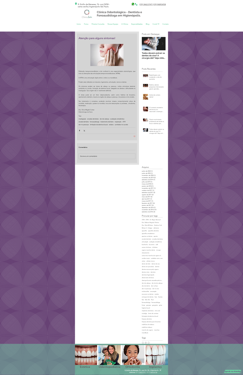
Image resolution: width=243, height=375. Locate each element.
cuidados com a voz (157, 258)
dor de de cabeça (157, 283)
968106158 (153, 372)
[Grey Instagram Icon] (146, 343)
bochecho (145, 244)
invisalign (144, 313)
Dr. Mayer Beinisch (155, 220)
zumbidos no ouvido (121, 124)
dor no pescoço (84, 124)
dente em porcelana (148, 266)
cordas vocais (146, 258)
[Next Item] (162, 43)
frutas (143, 305)
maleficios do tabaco (148, 324)
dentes (157, 266)
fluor (152, 299)
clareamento (145, 253)
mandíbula (145, 333)
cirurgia (158, 250)
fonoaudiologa (94, 122)
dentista (153, 272)
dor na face (154, 286)
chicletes (154, 247)
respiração (118, 122)
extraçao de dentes (147, 297)
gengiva (148, 305)
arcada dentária (84, 122)
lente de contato (153, 313)
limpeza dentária (147, 319)
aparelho (144, 231)
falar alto (147, 299)
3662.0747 (142, 372)
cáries (143, 261)
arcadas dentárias (93, 119)
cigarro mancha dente (148, 250)
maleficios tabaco (147, 327)
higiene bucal (146, 308)
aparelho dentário (153, 231)
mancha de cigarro (147, 330)
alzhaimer (156, 228)
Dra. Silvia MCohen (147, 225)
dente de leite (146, 264)
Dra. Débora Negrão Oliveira (150, 222)
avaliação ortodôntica (117, 119)
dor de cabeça (104, 119)
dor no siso (155, 288)
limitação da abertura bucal (99, 124)
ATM (124, 122)
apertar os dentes (147, 236)
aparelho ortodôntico (148, 233)
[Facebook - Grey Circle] (143, 343)
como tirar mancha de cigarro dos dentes (152, 255)
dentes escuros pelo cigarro (150, 269)
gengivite (155, 305)
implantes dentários (148, 311)
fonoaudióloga (155, 302)
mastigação (82, 119)
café (157, 244)
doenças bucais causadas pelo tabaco (152, 280)
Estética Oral (158, 225)
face (156, 297)
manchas (156, 330)
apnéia (156, 236)
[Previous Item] (145, 43)
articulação (145, 242)
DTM (147, 220)
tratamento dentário (107, 122)
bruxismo (151, 244)
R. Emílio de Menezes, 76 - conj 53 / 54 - (137, 370)
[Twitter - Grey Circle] (149, 343)
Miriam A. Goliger (147, 228)
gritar (160, 305)
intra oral (157, 311)
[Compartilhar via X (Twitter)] (84, 130)
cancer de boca (146, 247)
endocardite (145, 291)
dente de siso (155, 264)
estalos (111, 124)
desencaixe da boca (148, 277)
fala (143, 299)
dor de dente (146, 286)
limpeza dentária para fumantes (151, 322)
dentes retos (145, 272)
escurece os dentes (147, 294)
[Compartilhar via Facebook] (79, 130)
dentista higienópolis (148, 275)
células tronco (150, 261)
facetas (160, 297)
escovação (153, 291)
